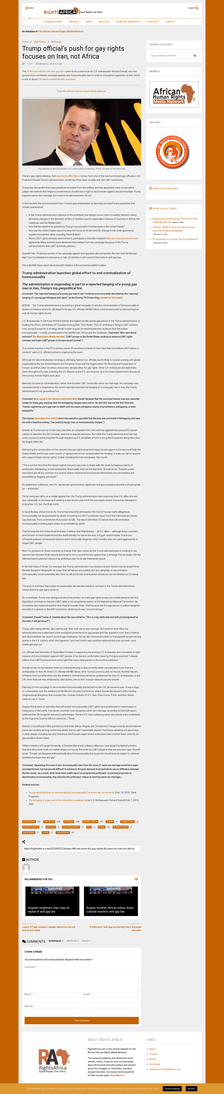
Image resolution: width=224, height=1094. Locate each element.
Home (152, 1059)
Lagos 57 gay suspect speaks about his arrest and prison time (48, 929)
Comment (31, 967)
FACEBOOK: (73, 941)
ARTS (88, 21)
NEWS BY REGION (127, 21)
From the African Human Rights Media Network (81, 91)
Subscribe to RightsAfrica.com (165, 1069)
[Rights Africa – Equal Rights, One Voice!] (71, 15)
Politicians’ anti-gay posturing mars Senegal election (115, 929)
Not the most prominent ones (122, 238)
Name (28, 994)
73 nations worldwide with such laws (57, 79)
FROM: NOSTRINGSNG (165, 188)
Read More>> (118, 1075)
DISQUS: (86, 941)
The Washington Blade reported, (48, 336)
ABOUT (170, 21)
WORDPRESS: (56, 941)
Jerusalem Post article (46, 418)
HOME (33, 21)
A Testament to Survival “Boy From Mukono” (175, 239)
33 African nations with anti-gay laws (46, 71)
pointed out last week (110, 297)
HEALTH (104, 21)
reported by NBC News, (68, 176)
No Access (154, 1064)
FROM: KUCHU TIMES (164, 208)
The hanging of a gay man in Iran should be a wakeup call (58, 800)
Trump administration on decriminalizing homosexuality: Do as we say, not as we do (72, 792)
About (152, 1049)
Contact (153, 1054)
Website (29, 1006)
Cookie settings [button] (172, 1088)
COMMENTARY (52, 21)
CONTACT (153, 21)
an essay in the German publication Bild (57, 399)
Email (87, 994)
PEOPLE (74, 21)
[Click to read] (52, 901)
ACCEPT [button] (191, 1088)
